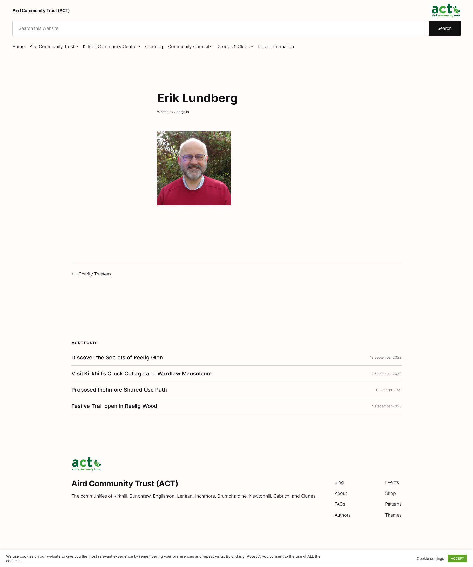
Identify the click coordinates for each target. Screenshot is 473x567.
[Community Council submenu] (211, 46)
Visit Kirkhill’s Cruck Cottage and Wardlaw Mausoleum (141, 374)
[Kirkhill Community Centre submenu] (138, 46)
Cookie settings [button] (430, 558)
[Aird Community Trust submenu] (76, 46)
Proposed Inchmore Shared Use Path (119, 390)
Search (445, 28)
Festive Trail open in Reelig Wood (114, 406)
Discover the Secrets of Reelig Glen (117, 358)
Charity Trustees (94, 273)
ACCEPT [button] (457, 558)
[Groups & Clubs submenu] (252, 46)
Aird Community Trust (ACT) (41, 10)
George (180, 112)
